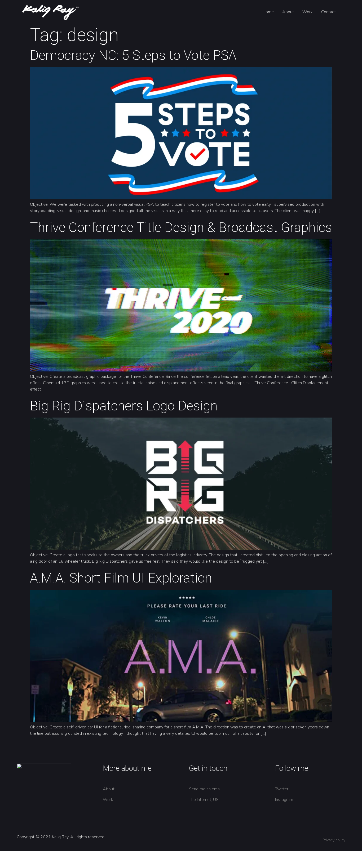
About (288, 12)
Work (307, 12)
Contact (328, 12)
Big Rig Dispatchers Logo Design (124, 406)
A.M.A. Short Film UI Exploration (121, 578)
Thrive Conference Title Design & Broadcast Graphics (181, 227)
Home (268, 12)
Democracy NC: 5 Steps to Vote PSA (133, 55)
